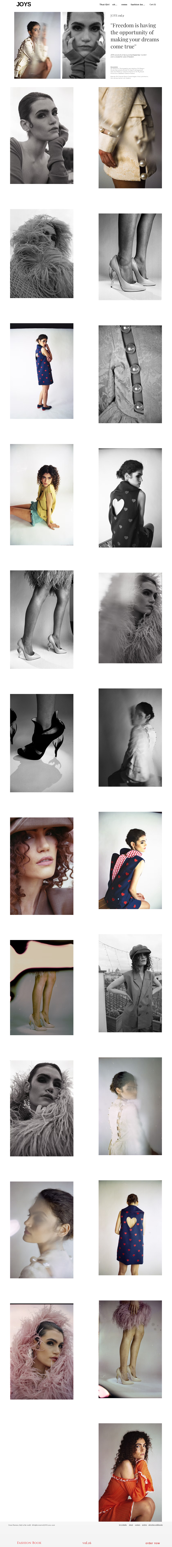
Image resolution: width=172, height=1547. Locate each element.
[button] (153, 5)
